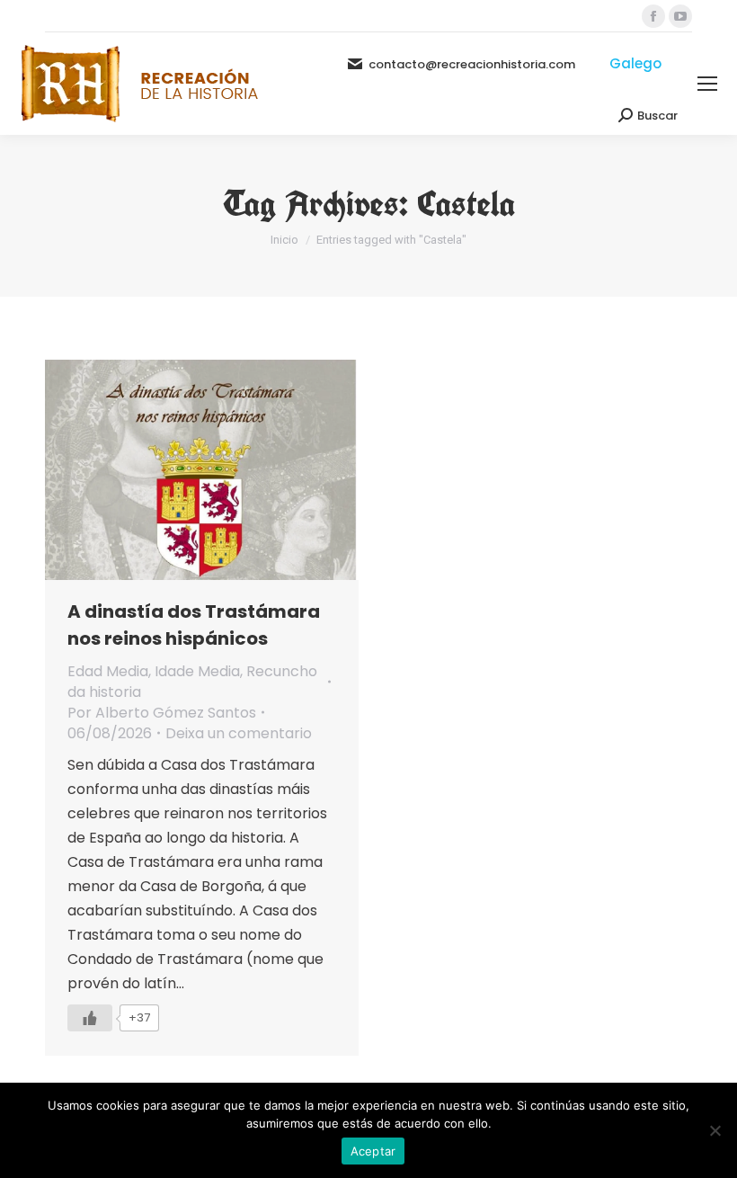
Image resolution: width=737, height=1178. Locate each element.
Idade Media (197, 671)
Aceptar (373, 1151)
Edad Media (107, 671)
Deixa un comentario (238, 733)
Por (161, 712)
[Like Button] (89, 1017)
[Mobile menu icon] (707, 83)
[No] (715, 1130)
